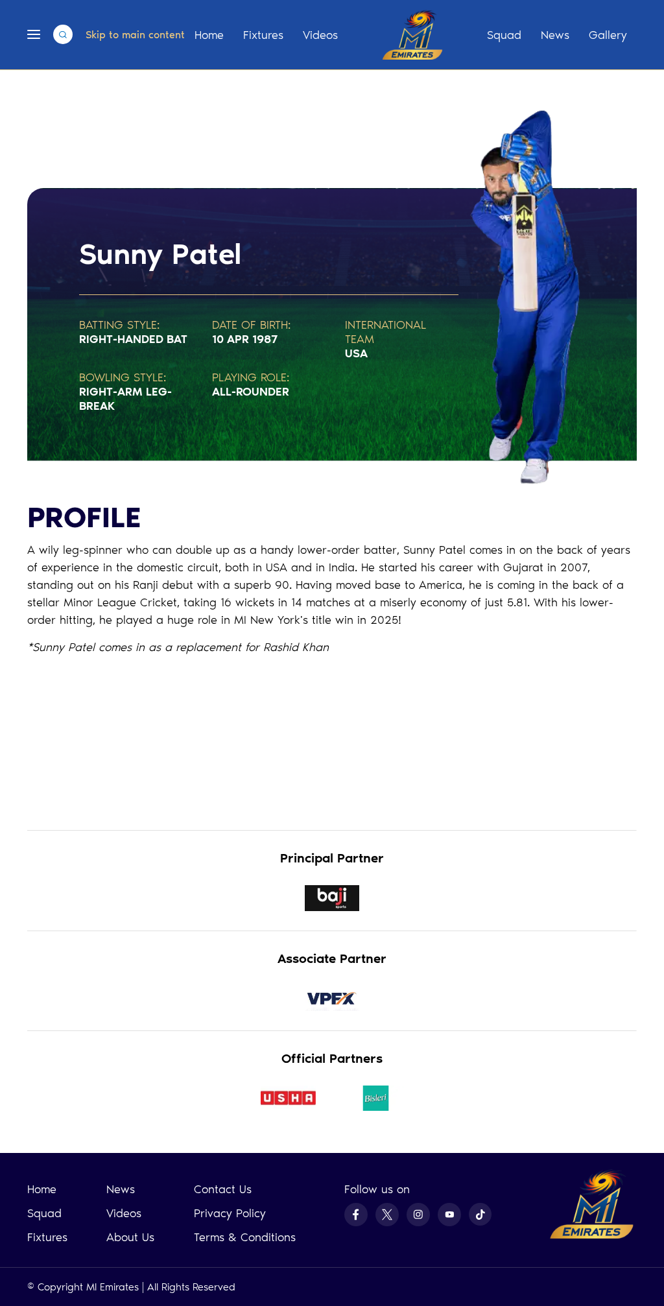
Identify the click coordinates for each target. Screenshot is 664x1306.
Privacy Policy (230, 1213)
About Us (130, 1237)
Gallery (608, 35)
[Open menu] (33, 34)
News (555, 35)
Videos (320, 35)
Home (209, 35)
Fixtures (263, 35)
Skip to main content (135, 35)
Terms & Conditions (245, 1237)
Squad (504, 35)
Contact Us (223, 1189)
